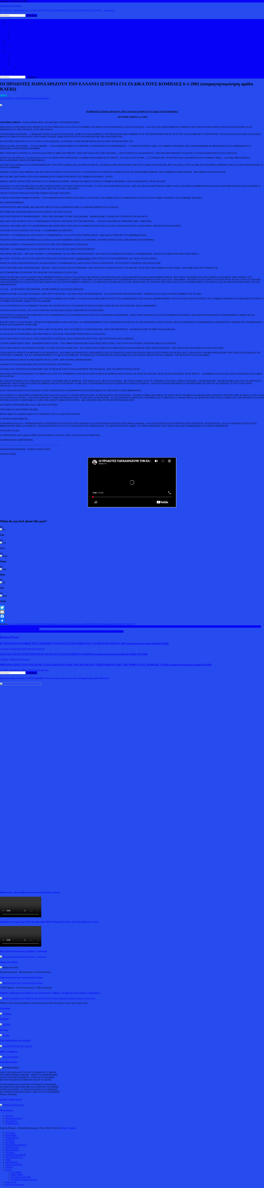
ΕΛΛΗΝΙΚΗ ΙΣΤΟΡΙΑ (21, 55)
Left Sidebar (16, 1172)
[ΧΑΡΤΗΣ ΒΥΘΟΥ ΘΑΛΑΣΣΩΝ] (16, 1046)
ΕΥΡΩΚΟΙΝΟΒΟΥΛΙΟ (21, 37)
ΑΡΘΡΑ (9, 1167)
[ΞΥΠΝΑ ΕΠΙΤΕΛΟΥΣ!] (12, 1105)
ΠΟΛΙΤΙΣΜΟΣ (18, 57)
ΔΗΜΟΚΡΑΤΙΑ (18, 27)
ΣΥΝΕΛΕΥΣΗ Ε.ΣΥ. (125, 624)
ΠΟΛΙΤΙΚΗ (11, 23)
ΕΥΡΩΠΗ (15, 35)
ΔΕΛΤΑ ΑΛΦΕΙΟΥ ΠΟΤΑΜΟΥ (25, 65)
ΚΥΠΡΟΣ (15, 30)
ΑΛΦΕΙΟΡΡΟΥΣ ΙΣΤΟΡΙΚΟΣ (19, 52)
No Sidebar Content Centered (24, 1179)
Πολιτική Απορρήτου (15, 1184)
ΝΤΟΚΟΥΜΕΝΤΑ (14, 1157)
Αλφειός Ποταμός (22, 659)
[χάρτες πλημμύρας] (9, 1057)
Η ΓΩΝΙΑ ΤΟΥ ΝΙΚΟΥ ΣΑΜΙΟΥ (26, 62)
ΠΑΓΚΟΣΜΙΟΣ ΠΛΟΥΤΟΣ (24, 47)
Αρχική (9, 20)
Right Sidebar (17, 1174)
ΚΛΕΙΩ (3, 96)
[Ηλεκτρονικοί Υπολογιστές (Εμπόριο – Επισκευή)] (23, 957)
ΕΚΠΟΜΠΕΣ (12, 1162)
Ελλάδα (48, 624)
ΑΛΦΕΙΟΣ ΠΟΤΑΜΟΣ (10, 6)
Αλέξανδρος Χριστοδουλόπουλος (34, 98)
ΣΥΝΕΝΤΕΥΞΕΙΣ (14, 1165)
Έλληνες (55, 624)
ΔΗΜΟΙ (26, 624)
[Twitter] (132, 607)
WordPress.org (12, 1123)
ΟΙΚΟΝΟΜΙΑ (12, 45)
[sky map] (4, 1035)
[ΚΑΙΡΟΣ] (5, 1024)
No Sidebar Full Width (21, 1177)
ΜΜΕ (8, 1160)
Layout (9, 1170)
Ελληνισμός (80, 624)
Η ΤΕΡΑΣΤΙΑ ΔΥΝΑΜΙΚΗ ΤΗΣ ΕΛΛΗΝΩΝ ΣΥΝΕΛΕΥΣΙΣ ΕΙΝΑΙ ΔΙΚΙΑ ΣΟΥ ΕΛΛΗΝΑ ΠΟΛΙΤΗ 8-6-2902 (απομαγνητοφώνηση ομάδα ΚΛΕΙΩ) (84, 643)
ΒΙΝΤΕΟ (10, 50)
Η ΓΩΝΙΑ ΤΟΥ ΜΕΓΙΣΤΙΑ (23, 60)
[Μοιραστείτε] (132, 620)
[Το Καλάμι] (6, 1014)
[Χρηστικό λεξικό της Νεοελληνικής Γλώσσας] (21, 983)
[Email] (132, 612)
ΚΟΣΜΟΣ (10, 25)
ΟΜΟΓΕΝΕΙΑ (17, 32)
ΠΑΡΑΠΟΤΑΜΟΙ (24, 67)
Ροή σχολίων (11, 1121)
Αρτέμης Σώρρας (15, 624)
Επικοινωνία (11, 1182)
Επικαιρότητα (110, 624)
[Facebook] (132, 616)
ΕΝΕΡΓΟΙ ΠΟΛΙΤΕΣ (94, 624)
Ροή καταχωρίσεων (14, 1118)
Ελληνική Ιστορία (67, 624)
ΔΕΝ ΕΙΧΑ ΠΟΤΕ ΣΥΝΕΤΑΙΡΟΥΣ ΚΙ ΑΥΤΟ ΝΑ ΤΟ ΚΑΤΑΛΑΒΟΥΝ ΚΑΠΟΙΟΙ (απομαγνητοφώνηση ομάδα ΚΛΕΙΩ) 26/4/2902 (74, 654)
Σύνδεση (9, 1116)
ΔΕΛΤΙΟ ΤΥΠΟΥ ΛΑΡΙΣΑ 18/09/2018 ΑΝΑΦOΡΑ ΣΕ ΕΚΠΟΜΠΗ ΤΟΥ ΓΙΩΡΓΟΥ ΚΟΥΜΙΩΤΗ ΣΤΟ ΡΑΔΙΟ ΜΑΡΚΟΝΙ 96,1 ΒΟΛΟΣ (61, 631)
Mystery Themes (68, 1128)
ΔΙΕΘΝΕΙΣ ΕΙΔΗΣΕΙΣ (16, 42)
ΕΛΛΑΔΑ (10, 40)
